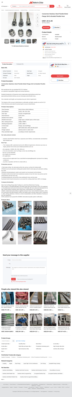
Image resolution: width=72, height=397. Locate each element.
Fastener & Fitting (24, 10)
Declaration (50, 391)
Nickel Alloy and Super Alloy (25, 346)
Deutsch (41, 387)
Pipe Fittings (17, 363)
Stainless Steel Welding (7, 370)
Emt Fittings (43, 363)
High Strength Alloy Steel (58, 346)
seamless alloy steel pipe (58, 348)
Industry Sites (49, 384)
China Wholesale (34, 384)
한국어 (55, 387)
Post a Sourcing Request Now (18, 281)
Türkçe (29, 388)
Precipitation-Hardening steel (42, 346)
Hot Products (5, 384)
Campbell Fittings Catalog (54, 363)
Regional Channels (56, 384)
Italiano (37, 387)
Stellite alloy (38, 348)
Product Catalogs (21, 341)
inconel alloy (56, 343)
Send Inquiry (46, 27)
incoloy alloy (4, 346)
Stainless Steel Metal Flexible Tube (10, 377)
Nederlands (47, 387)
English (11, 387)
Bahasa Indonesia (40, 388)
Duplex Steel (4, 348)
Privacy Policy (57, 391)
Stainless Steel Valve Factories (22, 370)
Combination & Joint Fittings (34, 10)
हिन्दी (63, 387)
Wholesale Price (42, 384)
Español (15, 387)
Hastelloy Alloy (22, 343)
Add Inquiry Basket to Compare (21, 46)
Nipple (10, 363)
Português (21, 387)
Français (25, 387)
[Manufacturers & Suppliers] (36, 2)
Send (13, 279)
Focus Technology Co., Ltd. (27, 391)
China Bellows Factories (55, 370)
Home (2, 10)
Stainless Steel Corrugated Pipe (24, 373)
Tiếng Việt (34, 388)
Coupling (4, 363)
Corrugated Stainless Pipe (39, 373)
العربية (51, 387)
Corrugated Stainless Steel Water (55, 373)
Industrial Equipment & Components (12, 10)
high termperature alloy (24, 348)
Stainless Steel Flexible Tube (9, 373)
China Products (13, 384)
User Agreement (44, 391)
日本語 (59, 387)
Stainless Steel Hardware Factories (39, 370)
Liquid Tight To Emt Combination (30, 363)
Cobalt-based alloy (5, 343)
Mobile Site (34, 385)
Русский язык (31, 387)
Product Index (64, 384)
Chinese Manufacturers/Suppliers (23, 384)
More (2, 379)
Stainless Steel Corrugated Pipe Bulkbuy (28, 377)
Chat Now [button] (57, 27)
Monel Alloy (38, 343)
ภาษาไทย (67, 387)
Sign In (44, 57)
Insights (38, 385)
